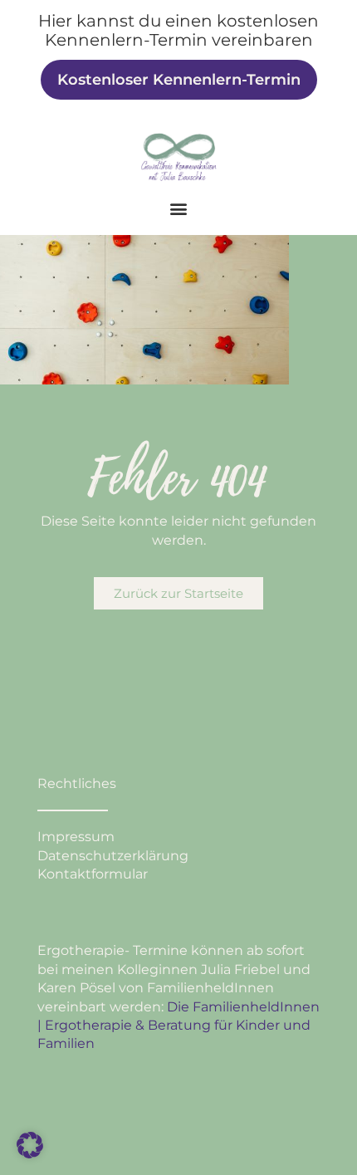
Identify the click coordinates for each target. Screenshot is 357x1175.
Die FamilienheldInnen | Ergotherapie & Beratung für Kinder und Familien (178, 1025)
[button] (179, 209)
